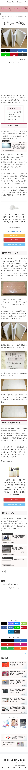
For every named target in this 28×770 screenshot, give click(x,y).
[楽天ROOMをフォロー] (20, 644)
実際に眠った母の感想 (14, 116)
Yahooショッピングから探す (14, 244)
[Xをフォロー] (7, 640)
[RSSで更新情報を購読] (20, 648)
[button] (22, 54)
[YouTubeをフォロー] (7, 644)
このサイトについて (7, 763)
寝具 (4, 581)
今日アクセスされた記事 (20, 765)
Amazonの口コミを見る (14, 231)
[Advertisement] (14, 78)
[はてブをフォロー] (20, 640)
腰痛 (12, 584)
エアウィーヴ (17, 584)
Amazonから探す (14, 235)
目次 (11, 108)
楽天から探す (14, 239)
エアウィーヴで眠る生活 (14, 112)
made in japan (6, 584)
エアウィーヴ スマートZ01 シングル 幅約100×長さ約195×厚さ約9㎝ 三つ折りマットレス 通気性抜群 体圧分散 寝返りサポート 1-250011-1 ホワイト (14, 219)
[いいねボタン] (3, 571)
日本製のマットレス (13, 114)
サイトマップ (7, 765)
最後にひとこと (12, 119)
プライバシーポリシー (20, 763)
